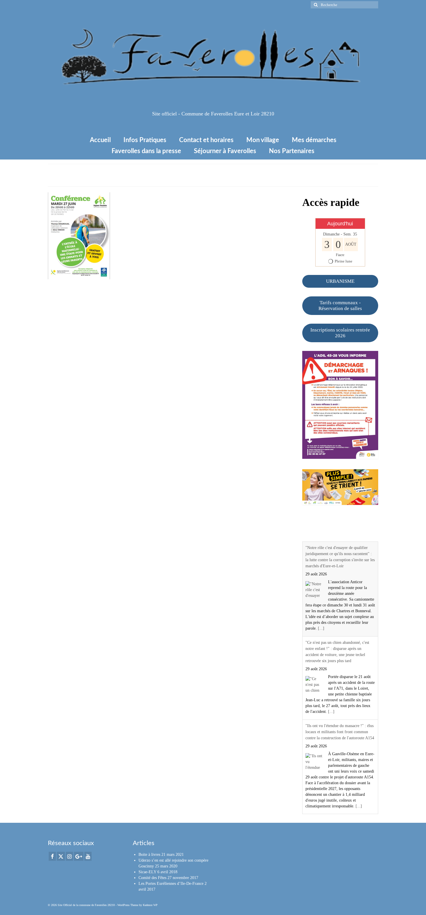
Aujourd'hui (340, 224)
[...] (321, 628)
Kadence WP (150, 905)
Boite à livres (149, 854)
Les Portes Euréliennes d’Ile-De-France (171, 883)
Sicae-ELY (147, 872)
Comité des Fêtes (152, 878)
